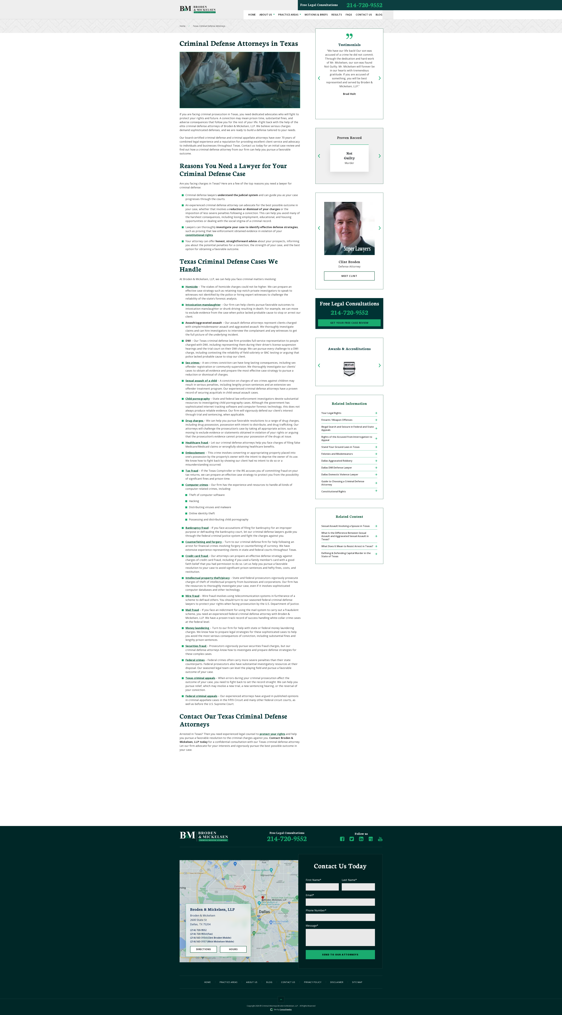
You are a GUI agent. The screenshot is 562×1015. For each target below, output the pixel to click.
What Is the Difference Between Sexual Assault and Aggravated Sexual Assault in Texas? (345, 536)
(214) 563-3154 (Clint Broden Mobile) (210, 937)
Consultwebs (286, 1009)
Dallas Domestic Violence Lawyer (339, 474)
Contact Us (364, 14)
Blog (379, 14)
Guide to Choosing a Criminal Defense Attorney (342, 483)
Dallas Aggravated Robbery (336, 460)
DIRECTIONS (203, 949)
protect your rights (272, 734)
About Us (266, 14)
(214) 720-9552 (198, 930)
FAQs (349, 14)
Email (310, 895)
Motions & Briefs (316, 14)
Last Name (349, 880)
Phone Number (316, 910)
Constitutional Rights (333, 491)
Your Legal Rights (331, 413)
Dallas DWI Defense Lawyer (336, 467)
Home (252, 14)
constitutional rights (199, 235)
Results (336, 14)
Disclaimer (336, 982)
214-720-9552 (341, 5)
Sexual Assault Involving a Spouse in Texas (345, 526)
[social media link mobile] (342, 839)
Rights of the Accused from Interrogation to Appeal (346, 438)
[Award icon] (349, 369)
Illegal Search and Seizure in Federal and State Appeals (347, 428)
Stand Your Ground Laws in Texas (340, 447)
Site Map (357, 982)
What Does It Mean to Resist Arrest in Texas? (347, 546)
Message (312, 925)
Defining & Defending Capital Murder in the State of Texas (346, 554)
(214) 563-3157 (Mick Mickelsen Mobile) (212, 941)
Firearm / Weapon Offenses (336, 419)
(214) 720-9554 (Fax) (201, 934)
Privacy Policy (312, 982)
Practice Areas (288, 14)
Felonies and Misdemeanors (337, 453)
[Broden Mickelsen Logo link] (198, 9)
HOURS (233, 949)
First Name (313, 880)
